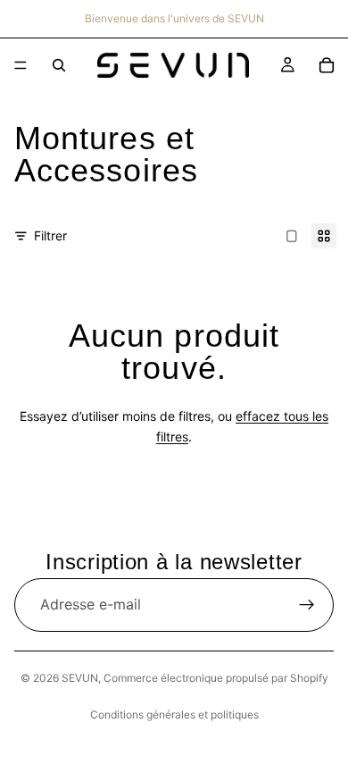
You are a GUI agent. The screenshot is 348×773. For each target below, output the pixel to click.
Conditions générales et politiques (174, 714)
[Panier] (326, 65)
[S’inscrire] (307, 605)
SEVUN (80, 678)
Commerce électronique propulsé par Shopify (216, 678)
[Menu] (20, 65)
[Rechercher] (59, 65)
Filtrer (50, 235)
